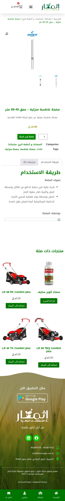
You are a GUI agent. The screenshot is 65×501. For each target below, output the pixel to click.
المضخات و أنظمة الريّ (32, 19)
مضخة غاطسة (27, 149)
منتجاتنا (48, 19)
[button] (30, 6)
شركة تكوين (41, 471)
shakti (39, 149)
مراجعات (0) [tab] (29, 162)
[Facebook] (36, 438)
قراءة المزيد (49, 300)
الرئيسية (57, 19)
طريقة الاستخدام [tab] (50, 162)
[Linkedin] (28, 438)
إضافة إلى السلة (26, 137)
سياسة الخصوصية (40, 482)
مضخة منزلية (12, 149)
